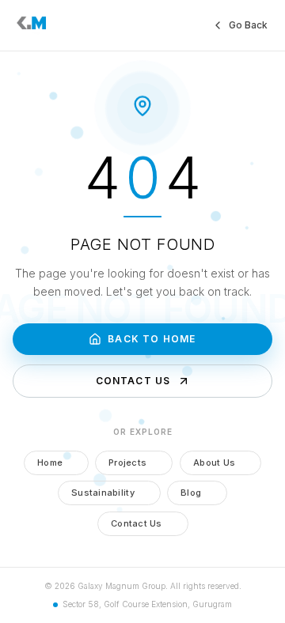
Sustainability (103, 492)
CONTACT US (133, 381)
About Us (214, 462)
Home (50, 462)
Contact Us (136, 523)
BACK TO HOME (152, 339)
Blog (190, 492)
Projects (127, 462)
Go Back (248, 25)
